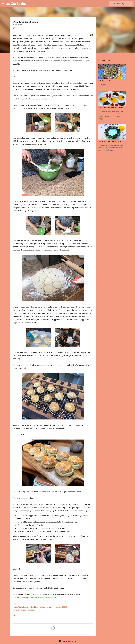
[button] (14, 28)
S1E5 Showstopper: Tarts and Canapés (110, 107)
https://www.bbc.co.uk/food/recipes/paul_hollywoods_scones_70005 (40, 607)
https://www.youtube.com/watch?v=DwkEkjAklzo (36, 597)
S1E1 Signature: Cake (105, 81)
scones (23, 610)
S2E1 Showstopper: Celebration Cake (110, 141)
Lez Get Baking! (17, 3)
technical (31, 610)
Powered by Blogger (69, 641)
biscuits (16, 610)
